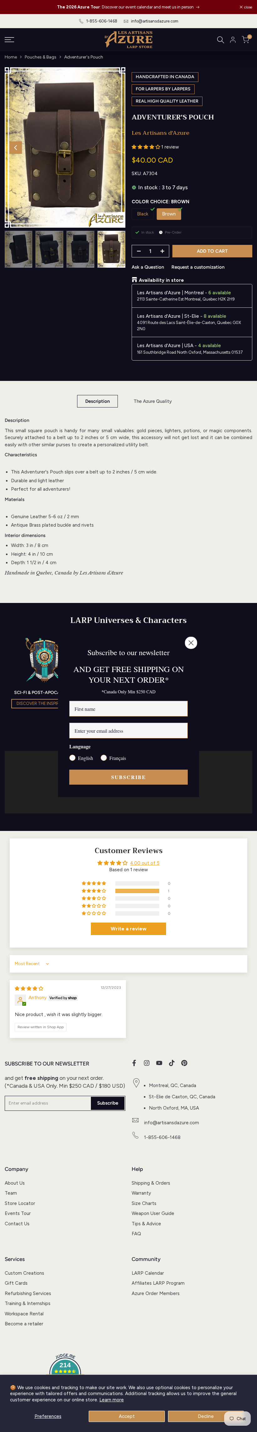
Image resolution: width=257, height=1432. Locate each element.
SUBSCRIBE (128, 777)
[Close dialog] (191, 642)
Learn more (111, 1400)
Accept (127, 1416)
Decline (206, 1416)
